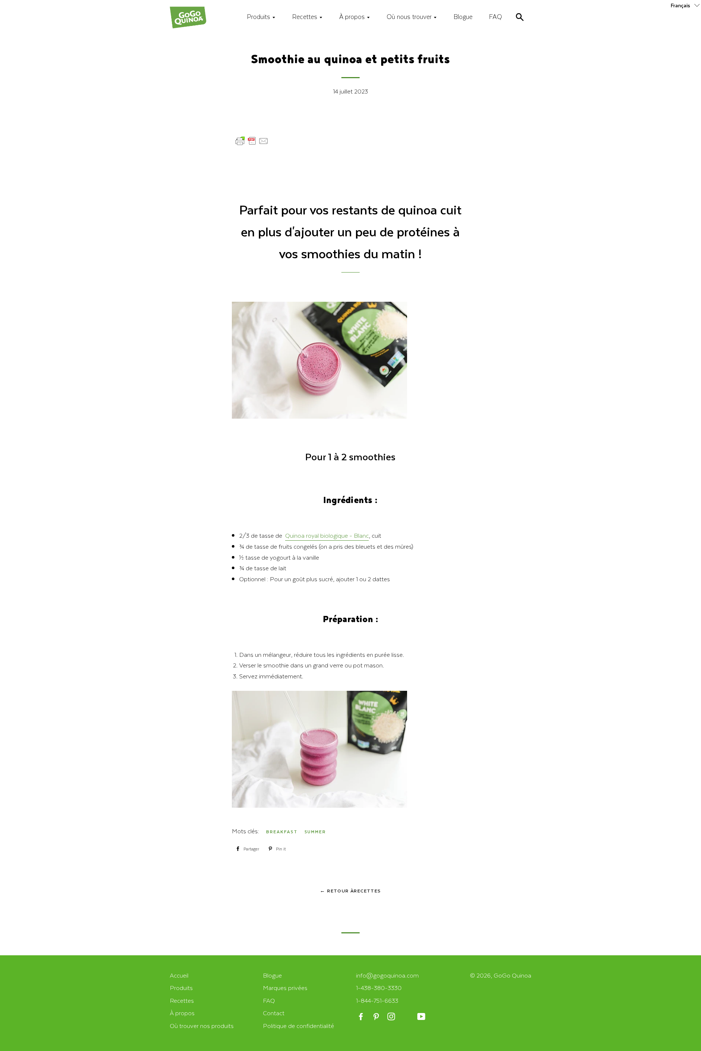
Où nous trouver (410, 16)
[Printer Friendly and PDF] (252, 144)
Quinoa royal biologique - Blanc (327, 535)
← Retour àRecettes (350, 890)
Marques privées (285, 988)
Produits (259, 16)
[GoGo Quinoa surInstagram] (392, 1017)
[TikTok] (407, 1017)
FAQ (495, 16)
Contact (273, 1013)
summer (315, 831)
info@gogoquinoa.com (387, 975)
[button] (686, 5)
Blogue (462, 16)
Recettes (305, 16)
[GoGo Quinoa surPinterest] (376, 1017)
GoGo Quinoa (512, 975)
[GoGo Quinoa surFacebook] (361, 1017)
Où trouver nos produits (202, 1026)
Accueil (179, 975)
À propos (353, 16)
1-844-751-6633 (377, 1000)
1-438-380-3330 (379, 988)
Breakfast (282, 831)
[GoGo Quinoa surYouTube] (422, 1017)
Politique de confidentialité (298, 1026)
